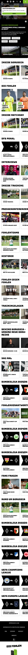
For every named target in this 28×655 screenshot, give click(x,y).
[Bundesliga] (14, 639)
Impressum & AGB (14, 623)
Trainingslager (15, 38)
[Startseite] (2, 3)
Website (14, 635)
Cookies (12, 631)
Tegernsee (4, 41)
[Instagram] (13, 1)
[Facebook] (7, 1)
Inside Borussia (13, 41)
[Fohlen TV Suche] (17, 1)
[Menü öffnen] (25, 1)
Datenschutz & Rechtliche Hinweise (14, 627)
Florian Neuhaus (6, 38)
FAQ (6, 631)
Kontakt (20, 631)
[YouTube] (10, 1)
